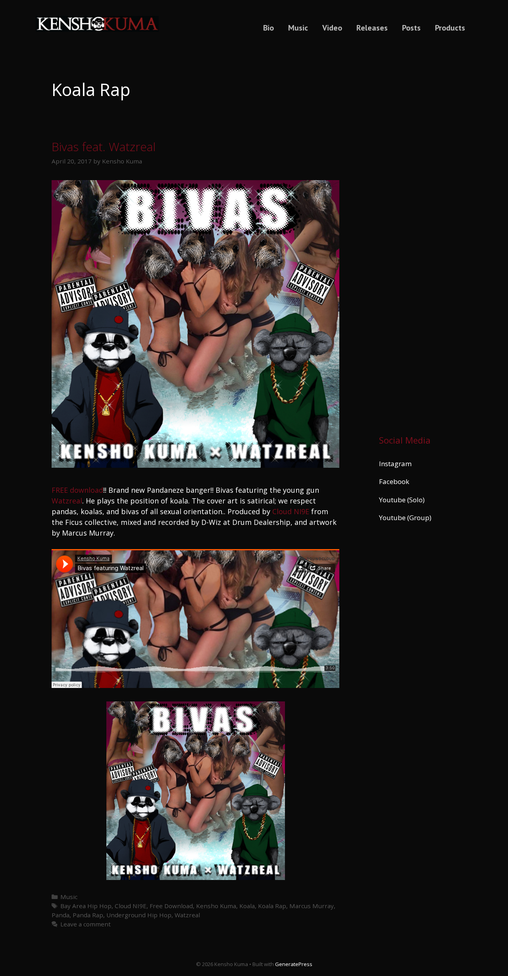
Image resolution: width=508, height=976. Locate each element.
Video (332, 28)
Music (298, 28)
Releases (372, 28)
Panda (60, 915)
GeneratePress (293, 964)
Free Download (171, 906)
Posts (411, 28)
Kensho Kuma (216, 906)
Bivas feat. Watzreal (104, 146)
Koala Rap (272, 906)
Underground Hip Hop (138, 915)
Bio (268, 28)
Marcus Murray (311, 906)
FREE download (77, 490)
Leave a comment (85, 924)
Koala (247, 906)
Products (450, 28)
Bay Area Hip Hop (86, 906)
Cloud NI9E (290, 511)
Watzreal (67, 500)
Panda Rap (88, 915)
